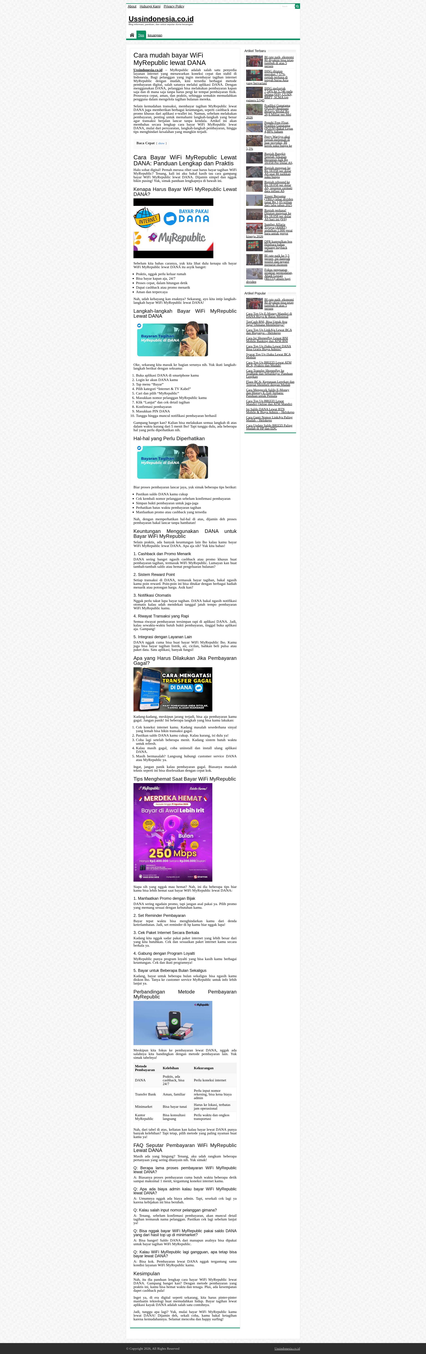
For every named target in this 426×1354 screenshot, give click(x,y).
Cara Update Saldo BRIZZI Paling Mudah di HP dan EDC (269, 427)
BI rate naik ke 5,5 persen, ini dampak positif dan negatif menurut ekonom (277, 260)
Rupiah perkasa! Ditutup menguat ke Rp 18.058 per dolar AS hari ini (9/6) (277, 214)
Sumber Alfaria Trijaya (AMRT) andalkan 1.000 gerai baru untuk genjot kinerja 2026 (269, 230)
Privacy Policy (174, 6)
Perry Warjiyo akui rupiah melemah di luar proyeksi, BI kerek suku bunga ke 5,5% (269, 142)
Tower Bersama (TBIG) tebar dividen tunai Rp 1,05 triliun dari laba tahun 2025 (278, 200)
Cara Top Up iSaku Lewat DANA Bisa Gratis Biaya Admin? (268, 347)
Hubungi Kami (150, 6)
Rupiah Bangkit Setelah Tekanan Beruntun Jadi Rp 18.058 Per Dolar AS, (278, 158)
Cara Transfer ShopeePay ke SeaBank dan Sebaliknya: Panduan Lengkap (269, 373)
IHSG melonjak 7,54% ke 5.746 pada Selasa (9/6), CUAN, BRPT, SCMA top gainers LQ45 (269, 94)
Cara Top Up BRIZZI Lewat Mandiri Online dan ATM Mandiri (269, 402)
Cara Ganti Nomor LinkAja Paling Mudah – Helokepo (269, 418)
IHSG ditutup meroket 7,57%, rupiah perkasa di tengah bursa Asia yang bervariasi (267, 77)
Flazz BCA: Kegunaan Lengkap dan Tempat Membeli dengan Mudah (270, 383)
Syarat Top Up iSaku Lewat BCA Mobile (268, 355)
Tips (141, 35)
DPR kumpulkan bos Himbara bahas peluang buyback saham (278, 246)
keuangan (155, 35)
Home (132, 34)
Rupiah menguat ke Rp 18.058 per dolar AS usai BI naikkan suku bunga (277, 172)
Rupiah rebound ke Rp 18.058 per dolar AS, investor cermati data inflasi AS (278, 186)
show (161, 143)
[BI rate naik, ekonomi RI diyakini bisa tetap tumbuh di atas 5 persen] (254, 303)
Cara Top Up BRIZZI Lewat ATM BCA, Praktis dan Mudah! (269, 364)
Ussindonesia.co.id (161, 19)
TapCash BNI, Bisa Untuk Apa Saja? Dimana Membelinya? (266, 323)
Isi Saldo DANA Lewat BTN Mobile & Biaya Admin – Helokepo (270, 410)
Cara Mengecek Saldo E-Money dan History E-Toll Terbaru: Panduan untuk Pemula (267, 393)
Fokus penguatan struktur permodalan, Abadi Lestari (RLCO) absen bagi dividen (269, 275)
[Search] (297, 6)
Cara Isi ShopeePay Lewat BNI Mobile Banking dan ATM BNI (267, 339)
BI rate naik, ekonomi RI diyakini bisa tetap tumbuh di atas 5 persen (279, 61)
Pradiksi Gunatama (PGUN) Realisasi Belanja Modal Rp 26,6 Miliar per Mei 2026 (268, 111)
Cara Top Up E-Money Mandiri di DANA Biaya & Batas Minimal (269, 315)
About (132, 6)
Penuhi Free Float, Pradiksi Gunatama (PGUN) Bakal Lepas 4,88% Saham (278, 127)
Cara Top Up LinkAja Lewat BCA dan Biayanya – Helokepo (269, 331)
